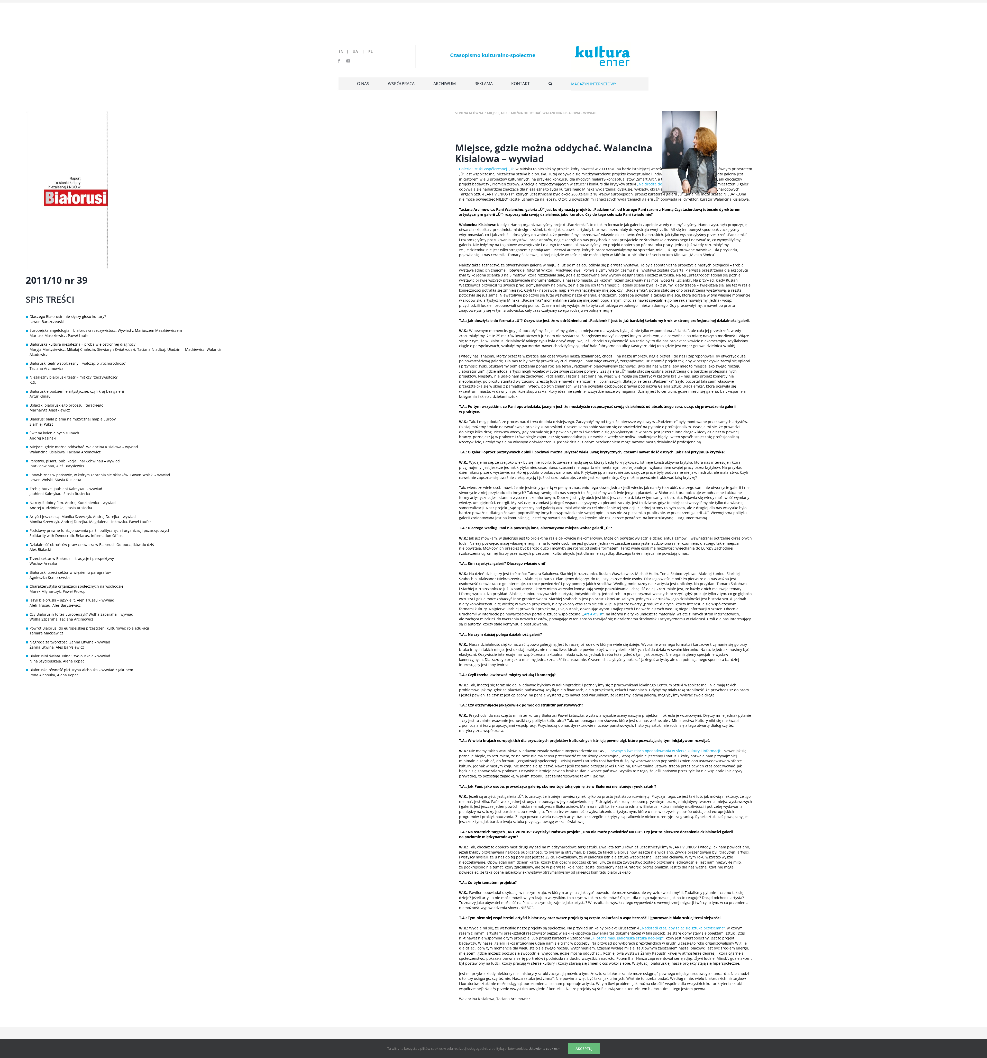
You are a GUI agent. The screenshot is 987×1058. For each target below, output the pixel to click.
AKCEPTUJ (583, 1048)
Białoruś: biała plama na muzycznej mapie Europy (73, 419)
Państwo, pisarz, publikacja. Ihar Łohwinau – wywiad (75, 461)
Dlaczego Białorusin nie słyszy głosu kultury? (68, 316)
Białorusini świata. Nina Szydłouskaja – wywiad (70, 655)
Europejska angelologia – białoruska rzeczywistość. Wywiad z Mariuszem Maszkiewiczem (106, 330)
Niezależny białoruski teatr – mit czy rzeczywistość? (73, 377)
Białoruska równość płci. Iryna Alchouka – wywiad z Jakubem (81, 669)
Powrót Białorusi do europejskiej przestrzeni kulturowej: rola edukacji (89, 628)
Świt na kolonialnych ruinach (54, 433)
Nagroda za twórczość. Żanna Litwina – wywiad (70, 642)
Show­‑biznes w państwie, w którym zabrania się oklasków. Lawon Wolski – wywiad (100, 474)
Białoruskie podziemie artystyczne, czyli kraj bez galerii (77, 391)
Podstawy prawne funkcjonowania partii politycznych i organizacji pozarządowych (100, 530)
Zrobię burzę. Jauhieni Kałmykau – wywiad (66, 488)
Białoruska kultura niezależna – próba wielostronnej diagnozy (82, 344)
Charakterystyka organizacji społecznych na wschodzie (76, 586)
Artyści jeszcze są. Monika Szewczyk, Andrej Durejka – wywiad (83, 516)
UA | (360, 51)
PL (370, 51)
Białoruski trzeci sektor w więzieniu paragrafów (70, 572)
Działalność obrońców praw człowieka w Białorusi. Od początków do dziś (92, 544)
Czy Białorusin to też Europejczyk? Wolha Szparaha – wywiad (81, 614)
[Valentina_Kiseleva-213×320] (689, 112)
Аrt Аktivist (593, 614)
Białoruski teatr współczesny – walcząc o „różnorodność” (78, 363)
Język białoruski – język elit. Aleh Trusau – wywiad (72, 600)
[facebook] (339, 61)
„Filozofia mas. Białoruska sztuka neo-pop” (627, 938)
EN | (345, 51)
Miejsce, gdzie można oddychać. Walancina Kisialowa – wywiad (84, 446)
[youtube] (348, 61)
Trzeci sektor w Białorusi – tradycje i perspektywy (72, 558)
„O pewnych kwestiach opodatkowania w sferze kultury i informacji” (663, 750)
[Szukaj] (550, 83)
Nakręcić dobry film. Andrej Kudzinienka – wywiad (73, 502)
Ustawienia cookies (543, 1048)
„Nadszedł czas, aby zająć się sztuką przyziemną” (682, 928)
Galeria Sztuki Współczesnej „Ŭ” (487, 168)
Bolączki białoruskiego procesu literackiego (66, 405)
